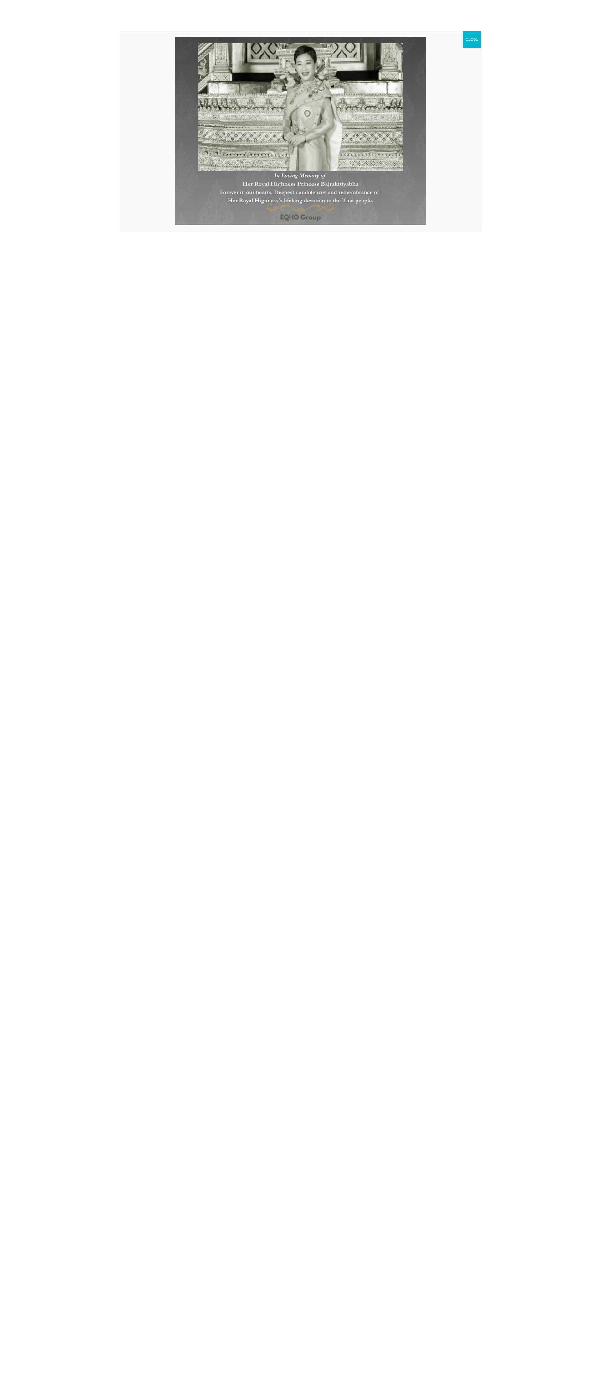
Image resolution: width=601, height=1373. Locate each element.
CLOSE (471, 39)
